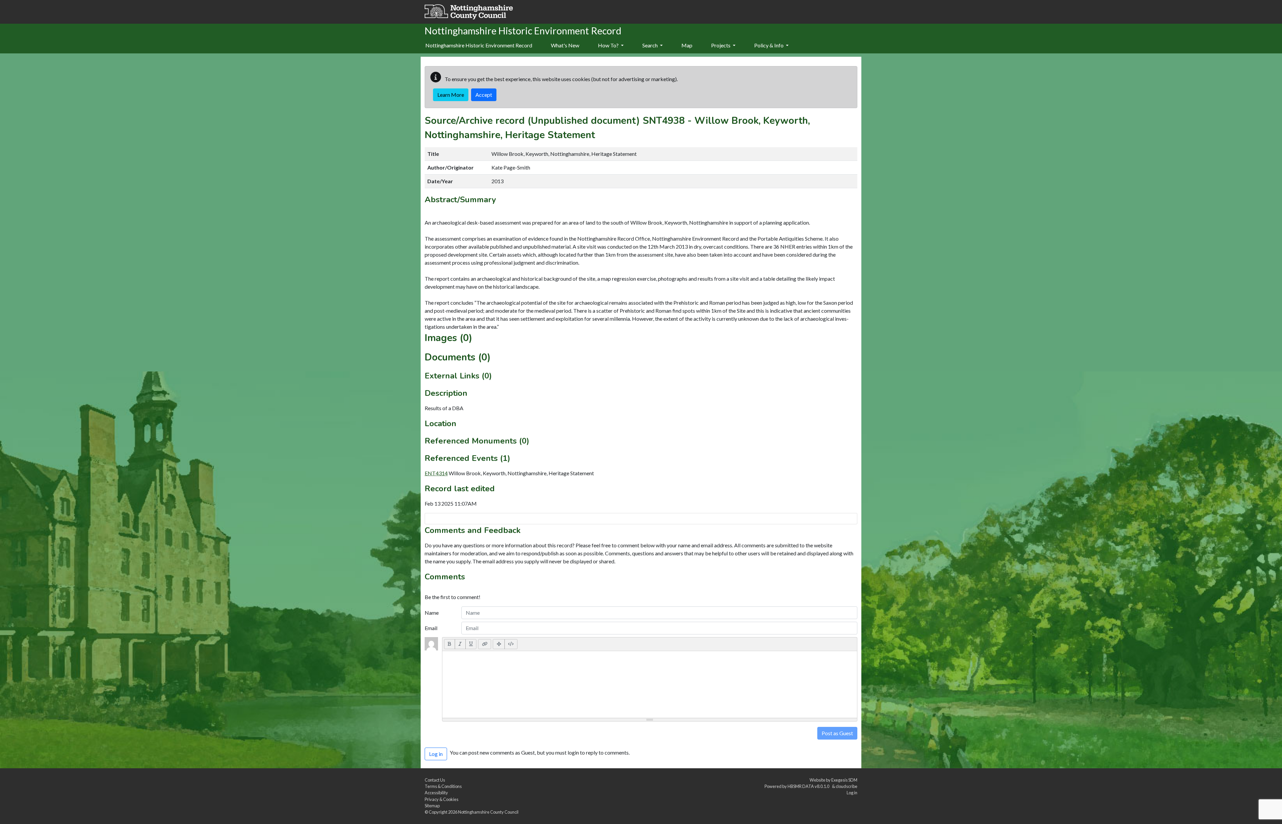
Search (650, 45)
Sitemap (432, 805)
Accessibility (436, 792)
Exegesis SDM (844, 780)
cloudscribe (846, 786)
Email (431, 628)
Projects (721, 45)
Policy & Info (769, 45)
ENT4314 (436, 473)
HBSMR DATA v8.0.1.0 (809, 786)
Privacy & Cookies (441, 799)
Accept (483, 94)
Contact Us (435, 780)
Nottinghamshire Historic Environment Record (478, 45)
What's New (565, 45)
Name (432, 612)
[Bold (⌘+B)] (449, 644)
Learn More (450, 94)
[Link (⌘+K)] (484, 644)
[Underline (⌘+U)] (471, 644)
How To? (609, 45)
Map (686, 45)
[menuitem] (565, 45)
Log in (852, 792)
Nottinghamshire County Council (488, 812)
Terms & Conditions (443, 786)
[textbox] (649, 684)
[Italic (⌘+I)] (460, 644)
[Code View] (510, 644)
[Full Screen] (499, 644)
